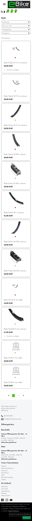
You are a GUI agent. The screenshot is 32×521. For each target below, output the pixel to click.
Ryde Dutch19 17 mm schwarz (15, 329)
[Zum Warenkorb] (15, 12)
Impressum (4, 470)
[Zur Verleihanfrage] (7, 12)
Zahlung (3, 493)
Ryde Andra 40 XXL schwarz (15, 242)
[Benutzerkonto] (5, 12)
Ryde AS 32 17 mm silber (13, 300)
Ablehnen (27, 514)
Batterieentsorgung (7, 477)
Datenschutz (5, 473)
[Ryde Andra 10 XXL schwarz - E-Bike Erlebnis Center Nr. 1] (16, 140)
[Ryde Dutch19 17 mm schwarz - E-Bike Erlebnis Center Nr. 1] (16, 315)
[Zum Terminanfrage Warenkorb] (11, 12)
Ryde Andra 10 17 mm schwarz (15, 63)
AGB (2, 475)
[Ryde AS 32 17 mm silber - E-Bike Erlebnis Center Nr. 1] (16, 286)
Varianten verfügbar (12, 70)
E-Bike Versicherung (7, 468)
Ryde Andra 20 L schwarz (14, 213)
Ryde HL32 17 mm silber (13, 358)
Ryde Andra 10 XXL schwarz (15, 154)
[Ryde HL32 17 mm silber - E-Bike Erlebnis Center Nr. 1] (16, 346)
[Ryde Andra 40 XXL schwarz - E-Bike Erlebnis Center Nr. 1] (16, 228)
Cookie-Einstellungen (16, 514)
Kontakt (3, 466)
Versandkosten (5, 491)
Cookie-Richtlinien (13, 511)
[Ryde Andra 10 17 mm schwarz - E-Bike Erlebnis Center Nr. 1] (16, 49)
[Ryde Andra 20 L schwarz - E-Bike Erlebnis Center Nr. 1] (16, 198)
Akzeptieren (26, 517)
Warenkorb (4, 486)
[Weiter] (23, 395)
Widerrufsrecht (5, 495)
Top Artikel (4, 489)
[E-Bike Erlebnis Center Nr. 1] (19, 4)
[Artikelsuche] (2, 12)
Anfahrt (3, 479)
